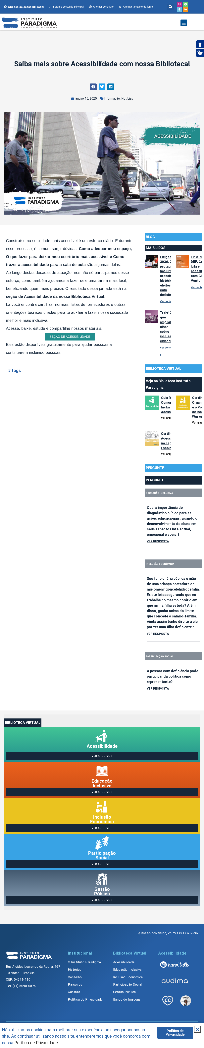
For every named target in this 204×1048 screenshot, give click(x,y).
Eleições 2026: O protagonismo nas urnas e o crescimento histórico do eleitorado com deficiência (171, 276)
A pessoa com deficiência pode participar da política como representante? (172, 676)
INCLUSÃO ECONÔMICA (160, 563)
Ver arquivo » (169, 417)
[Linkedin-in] (185, 9)
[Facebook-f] (179, 9)
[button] (170, 7)
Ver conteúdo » (169, 301)
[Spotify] (185, 4)
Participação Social (102, 855)
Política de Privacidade (36, 1042)
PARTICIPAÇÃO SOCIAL (160, 656)
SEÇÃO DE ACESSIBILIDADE (70, 336)
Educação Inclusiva (102, 783)
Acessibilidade (102, 746)
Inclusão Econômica (102, 819)
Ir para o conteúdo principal (68, 6)
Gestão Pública (102, 891)
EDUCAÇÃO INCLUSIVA (159, 493)
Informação (112, 98)
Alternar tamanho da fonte (136, 6)
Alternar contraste (103, 6)
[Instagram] (179, 4)
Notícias (127, 98)
